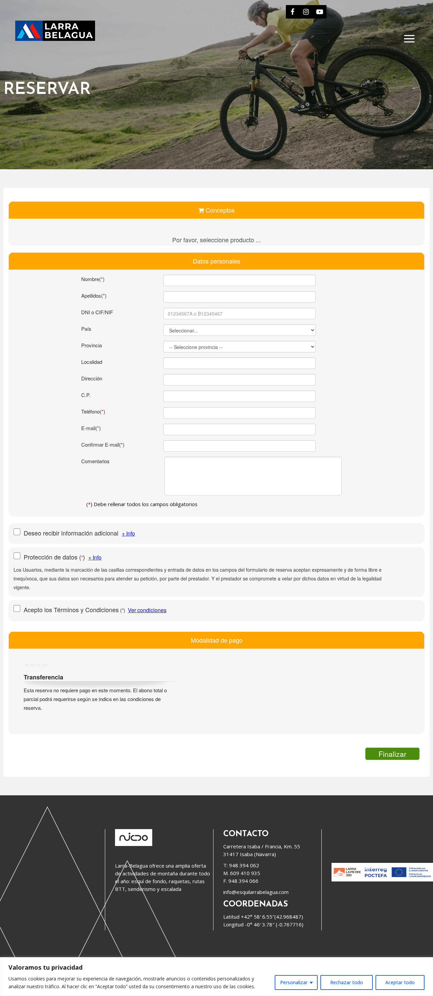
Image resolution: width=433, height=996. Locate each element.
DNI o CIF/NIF (97, 312)
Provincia (91, 345)
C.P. (85, 394)
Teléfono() (93, 411)
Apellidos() (94, 295)
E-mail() (91, 427)
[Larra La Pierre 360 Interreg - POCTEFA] (382, 879)
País (86, 328)
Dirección (91, 378)
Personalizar (293, 982)
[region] (216, 976)
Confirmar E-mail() (102, 444)
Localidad (91, 361)
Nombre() (93, 278)
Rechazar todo (346, 982)
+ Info (128, 533)
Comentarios (95, 461)
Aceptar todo (400, 982)
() (56, 556)
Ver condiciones (147, 610)
